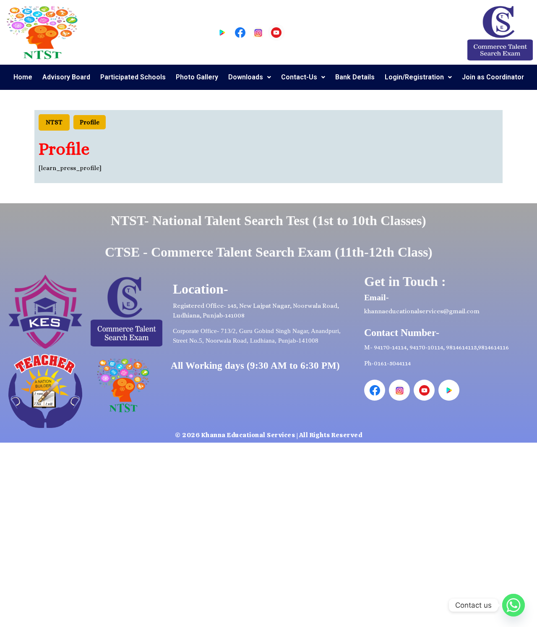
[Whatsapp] (513, 605)
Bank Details (355, 77)
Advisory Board (66, 77)
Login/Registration (414, 77)
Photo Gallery (197, 77)
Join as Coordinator (493, 77)
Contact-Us (299, 77)
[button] (249, 77)
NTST (54, 122)
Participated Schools (133, 77)
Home (22, 77)
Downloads (245, 77)
